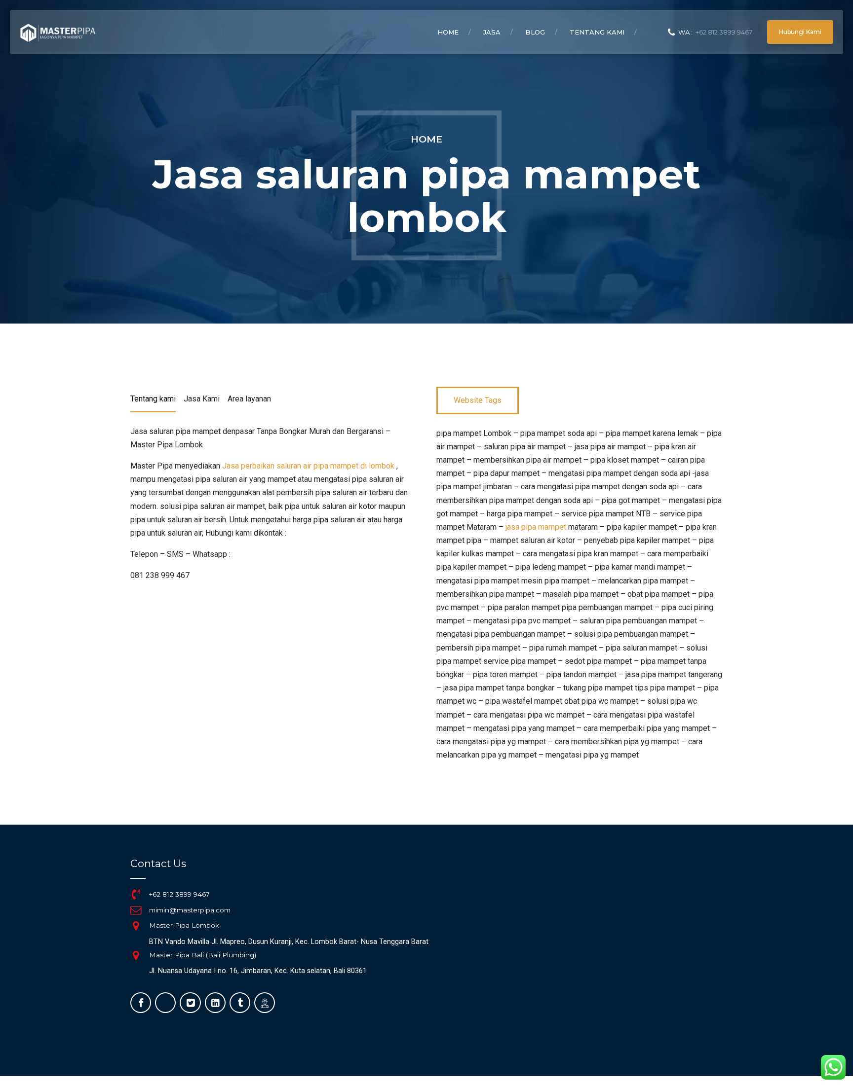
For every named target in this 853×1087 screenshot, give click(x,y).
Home (448, 32)
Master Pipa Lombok (184, 925)
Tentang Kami (597, 32)
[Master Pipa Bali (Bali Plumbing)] (135, 955)
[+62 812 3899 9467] (135, 894)
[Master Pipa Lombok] (135, 925)
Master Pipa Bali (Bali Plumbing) (202, 955)
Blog (535, 32)
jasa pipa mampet (535, 527)
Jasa (492, 32)
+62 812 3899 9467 (179, 894)
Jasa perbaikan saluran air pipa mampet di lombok (308, 466)
